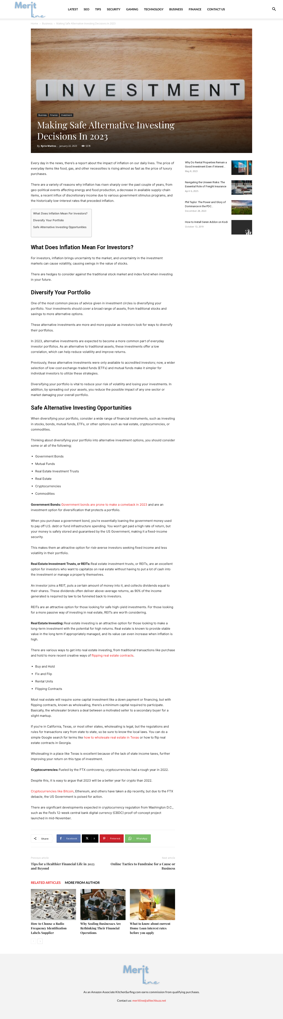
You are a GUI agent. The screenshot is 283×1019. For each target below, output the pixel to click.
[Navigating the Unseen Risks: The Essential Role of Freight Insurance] (241, 187)
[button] (274, 10)
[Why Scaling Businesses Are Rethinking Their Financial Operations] (103, 904)
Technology (153, 9)
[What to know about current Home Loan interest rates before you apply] (152, 904)
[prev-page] (33, 941)
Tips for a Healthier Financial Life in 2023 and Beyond (62, 866)
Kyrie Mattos (48, 145)
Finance (195, 9)
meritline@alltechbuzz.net (149, 1000)
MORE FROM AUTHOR (82, 882)
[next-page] (40, 941)
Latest (73, 9)
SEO (86, 9)
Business (176, 9)
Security (113, 9)
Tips (98, 9)
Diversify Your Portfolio (48, 220)
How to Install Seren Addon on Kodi (206, 222)
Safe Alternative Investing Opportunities (59, 227)
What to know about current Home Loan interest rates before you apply (150, 928)
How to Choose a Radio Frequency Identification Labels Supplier (49, 928)
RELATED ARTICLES (46, 882)
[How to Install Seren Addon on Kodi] (241, 227)
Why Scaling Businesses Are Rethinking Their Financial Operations (100, 928)
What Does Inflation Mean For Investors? (60, 213)
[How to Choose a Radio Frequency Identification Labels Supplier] (53, 904)
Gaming (132, 9)
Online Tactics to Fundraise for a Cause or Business (143, 866)
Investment (66, 115)
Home (34, 23)
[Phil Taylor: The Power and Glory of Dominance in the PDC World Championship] (241, 207)
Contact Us (216, 9)
